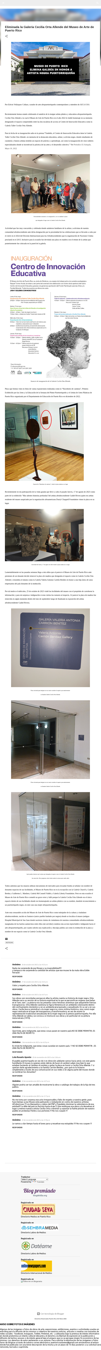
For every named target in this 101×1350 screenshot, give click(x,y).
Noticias (9, 942)
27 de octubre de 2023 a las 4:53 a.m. (35, 982)
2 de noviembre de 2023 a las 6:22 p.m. (35, 1027)
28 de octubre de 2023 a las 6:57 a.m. (35, 994)
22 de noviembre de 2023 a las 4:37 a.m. (36, 1081)
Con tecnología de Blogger (52, 1314)
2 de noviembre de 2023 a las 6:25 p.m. (35, 1042)
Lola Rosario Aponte (21, 1057)
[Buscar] (10, 3)
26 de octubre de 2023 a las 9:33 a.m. (35, 964)
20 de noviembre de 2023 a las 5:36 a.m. (46, 1057)
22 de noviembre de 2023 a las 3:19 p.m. (36, 1120)
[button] (6, 36)
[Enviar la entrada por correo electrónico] (6, 940)
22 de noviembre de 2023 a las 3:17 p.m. (36, 1096)
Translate (40, 1182)
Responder (17, 976)
